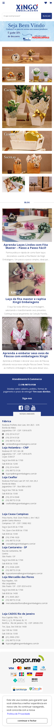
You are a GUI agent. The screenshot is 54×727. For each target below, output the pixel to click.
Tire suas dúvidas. (42, 391)
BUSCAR (46, 16)
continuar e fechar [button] (27, 720)
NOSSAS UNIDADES (27, 414)
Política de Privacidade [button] (18, 713)
